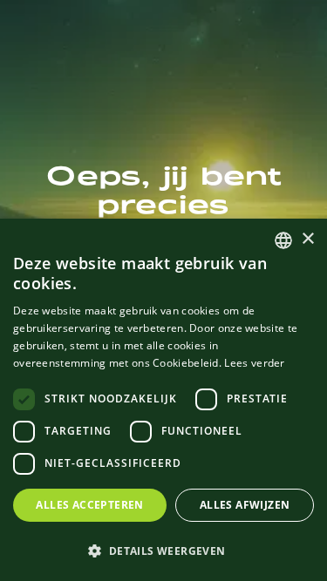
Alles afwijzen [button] (245, 504)
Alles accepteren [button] (89, 504)
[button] (163, 550)
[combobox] (283, 240)
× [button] (307, 239)
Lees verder (254, 362)
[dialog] (163, 400)
